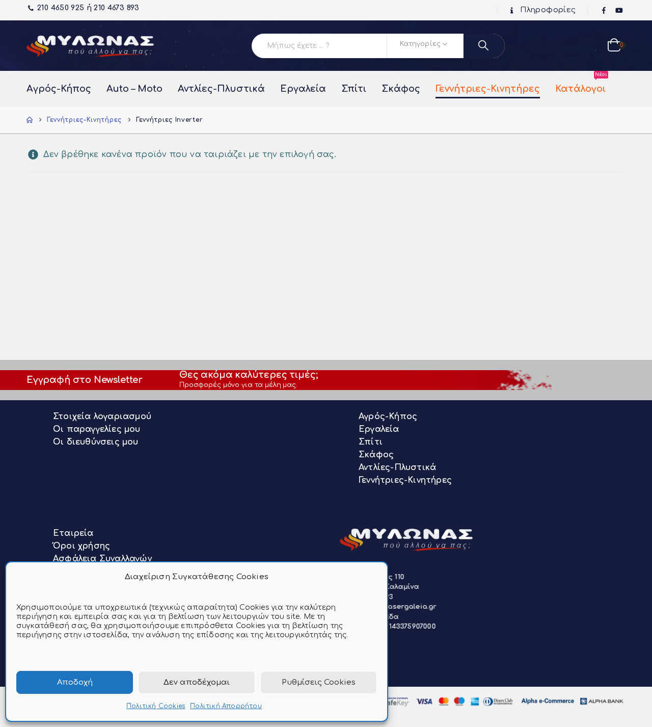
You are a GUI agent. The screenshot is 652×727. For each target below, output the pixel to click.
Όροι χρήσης (81, 546)
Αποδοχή (75, 682)
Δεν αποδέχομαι (197, 682)
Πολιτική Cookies (155, 706)
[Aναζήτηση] (484, 46)
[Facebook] (604, 10)
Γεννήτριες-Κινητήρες (488, 89)
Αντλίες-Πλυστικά (221, 89)
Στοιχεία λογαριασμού (102, 416)
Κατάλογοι (580, 83)
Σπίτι (353, 89)
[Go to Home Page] (29, 120)
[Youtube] (619, 10)
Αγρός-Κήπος (58, 89)
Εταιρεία (73, 533)
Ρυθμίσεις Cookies (319, 682)
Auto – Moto (134, 89)
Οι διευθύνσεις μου (96, 442)
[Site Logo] (90, 45)
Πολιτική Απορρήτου (226, 706)
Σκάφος (401, 89)
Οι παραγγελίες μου (97, 429)
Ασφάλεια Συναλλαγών (102, 558)
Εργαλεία (303, 89)
